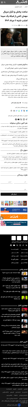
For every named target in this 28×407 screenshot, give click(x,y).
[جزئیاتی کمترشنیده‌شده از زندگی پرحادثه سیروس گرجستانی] (24, 326)
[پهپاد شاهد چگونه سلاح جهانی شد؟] (24, 292)
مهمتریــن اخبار (14, 263)
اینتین (25, 389)
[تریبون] (14, 223)
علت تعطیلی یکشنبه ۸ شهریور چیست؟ (18, 132)
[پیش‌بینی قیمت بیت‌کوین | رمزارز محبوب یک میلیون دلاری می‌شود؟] (24, 309)
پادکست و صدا (23, 256)
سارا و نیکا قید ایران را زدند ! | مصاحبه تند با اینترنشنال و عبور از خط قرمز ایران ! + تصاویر (14, 136)
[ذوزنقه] (14, 203)
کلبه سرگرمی (5, 392)
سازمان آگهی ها (14, 259)
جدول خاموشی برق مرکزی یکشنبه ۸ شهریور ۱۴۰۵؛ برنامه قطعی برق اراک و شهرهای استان (14, 384)
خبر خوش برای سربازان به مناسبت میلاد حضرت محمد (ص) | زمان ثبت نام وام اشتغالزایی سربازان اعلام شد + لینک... (14, 353)
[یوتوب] (18, 119)
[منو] (2, 2)
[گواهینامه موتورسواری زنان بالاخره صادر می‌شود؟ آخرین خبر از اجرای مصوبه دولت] (24, 315)
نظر (25, 190)
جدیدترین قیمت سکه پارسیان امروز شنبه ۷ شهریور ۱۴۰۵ (14, 141)
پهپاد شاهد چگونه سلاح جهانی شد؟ (11, 291)
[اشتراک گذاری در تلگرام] (26, 111)
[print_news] (11, 111)
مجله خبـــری (24, 263)
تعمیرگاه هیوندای (22, 398)
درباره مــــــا (24, 249)
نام (25, 182)
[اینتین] (14, 216)
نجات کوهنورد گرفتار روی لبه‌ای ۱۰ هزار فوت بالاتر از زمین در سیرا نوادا (11, 287)
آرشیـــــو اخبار (15, 256)
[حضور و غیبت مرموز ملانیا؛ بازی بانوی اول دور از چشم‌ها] (24, 297)
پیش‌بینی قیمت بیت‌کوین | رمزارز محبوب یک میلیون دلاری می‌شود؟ (10, 310)
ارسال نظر (14, 194)
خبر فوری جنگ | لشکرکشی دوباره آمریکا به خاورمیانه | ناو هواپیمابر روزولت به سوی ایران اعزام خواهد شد (14, 158)
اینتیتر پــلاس (24, 259)
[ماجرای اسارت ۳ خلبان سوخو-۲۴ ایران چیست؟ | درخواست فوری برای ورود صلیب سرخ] (24, 332)
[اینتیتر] (21, 2)
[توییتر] (21, 119)
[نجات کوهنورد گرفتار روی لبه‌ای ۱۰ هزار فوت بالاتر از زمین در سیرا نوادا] (24, 286)
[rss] (26, 245)
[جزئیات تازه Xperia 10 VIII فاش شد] (24, 321)
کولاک (15, 395)
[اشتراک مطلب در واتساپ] (19, 112)
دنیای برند (24, 392)
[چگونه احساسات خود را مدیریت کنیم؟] (24, 273)
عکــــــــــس (14, 253)
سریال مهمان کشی (15, 103)
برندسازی (17, 392)
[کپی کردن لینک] (16, 111)
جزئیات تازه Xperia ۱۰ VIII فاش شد (11, 320)
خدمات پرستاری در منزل (11, 398)
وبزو (14, 389)
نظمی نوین (9, 395)
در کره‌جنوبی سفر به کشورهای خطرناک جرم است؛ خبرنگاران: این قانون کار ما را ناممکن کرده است (11, 280)
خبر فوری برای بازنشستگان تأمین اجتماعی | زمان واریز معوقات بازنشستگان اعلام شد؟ (14, 145)
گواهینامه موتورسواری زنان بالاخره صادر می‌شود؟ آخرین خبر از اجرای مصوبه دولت (10, 315)
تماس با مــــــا (14, 249)
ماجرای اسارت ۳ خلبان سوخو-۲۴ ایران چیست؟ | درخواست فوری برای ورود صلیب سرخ (11, 333)
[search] (5, 2)
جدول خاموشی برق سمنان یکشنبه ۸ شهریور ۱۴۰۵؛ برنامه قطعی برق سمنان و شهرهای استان (14, 373)
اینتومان (19, 389)
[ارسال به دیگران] (14, 111)
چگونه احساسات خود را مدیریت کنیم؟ (11, 273)
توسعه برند (8, 389)
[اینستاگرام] (24, 119)
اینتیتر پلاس (23, 269)
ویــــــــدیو (24, 253)
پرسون (11, 392)
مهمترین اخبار (22, 305)
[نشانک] (14, 209)
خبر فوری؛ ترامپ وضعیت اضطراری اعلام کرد (17, 154)
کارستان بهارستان (22, 395)
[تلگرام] (26, 119)
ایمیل (9, 182)
